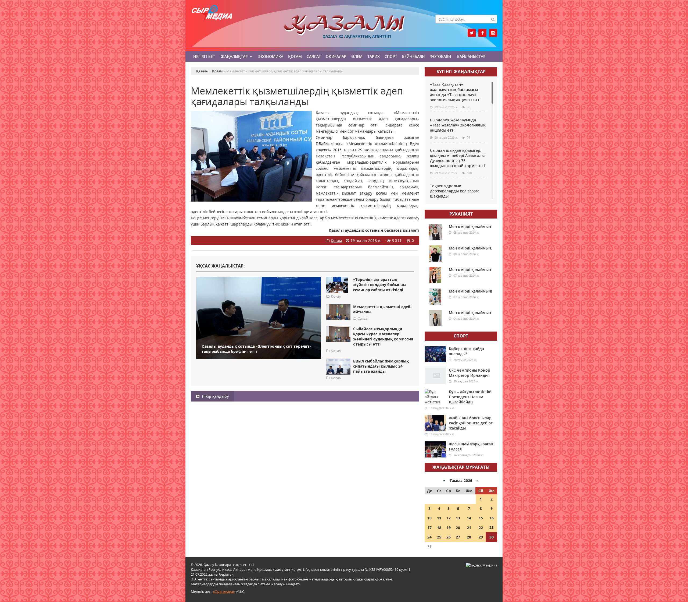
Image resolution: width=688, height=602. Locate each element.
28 (469, 537)
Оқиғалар (336, 56)
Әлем (357, 56)
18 (439, 527)
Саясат (314, 56)
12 (448, 517)
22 (481, 527)
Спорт (391, 56)
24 (429, 537)
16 (491, 517)
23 (491, 527)
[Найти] (493, 19)
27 (458, 537)
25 (439, 537)
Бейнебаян (413, 56)
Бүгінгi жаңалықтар (461, 72)
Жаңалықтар (234, 56)
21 (469, 527)
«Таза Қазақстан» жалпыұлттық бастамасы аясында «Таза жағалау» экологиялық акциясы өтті (455, 92)
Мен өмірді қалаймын (470, 226)
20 (458, 527)
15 (481, 517)
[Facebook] (482, 33)
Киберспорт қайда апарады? (466, 351)
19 (448, 527)
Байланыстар (471, 56)
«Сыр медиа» (224, 591)
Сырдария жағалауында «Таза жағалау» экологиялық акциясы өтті (457, 125)
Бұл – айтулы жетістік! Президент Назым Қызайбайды (470, 396)
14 (469, 517)
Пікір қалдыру (215, 396)
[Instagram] (493, 33)
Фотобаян (440, 56)
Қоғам (295, 56)
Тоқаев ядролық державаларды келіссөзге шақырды (454, 191)
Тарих (373, 56)
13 (458, 517)
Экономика (270, 56)
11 (439, 517)
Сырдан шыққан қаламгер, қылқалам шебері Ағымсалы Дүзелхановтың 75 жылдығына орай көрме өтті (457, 158)
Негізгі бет (204, 56)
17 (429, 527)
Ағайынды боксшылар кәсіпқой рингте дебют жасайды (471, 423)
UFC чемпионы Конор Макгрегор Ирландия (469, 373)
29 (481, 537)
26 (448, 537)
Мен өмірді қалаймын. (470, 248)
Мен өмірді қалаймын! (470, 291)
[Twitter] (472, 33)
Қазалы (344, 25)
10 (429, 517)
